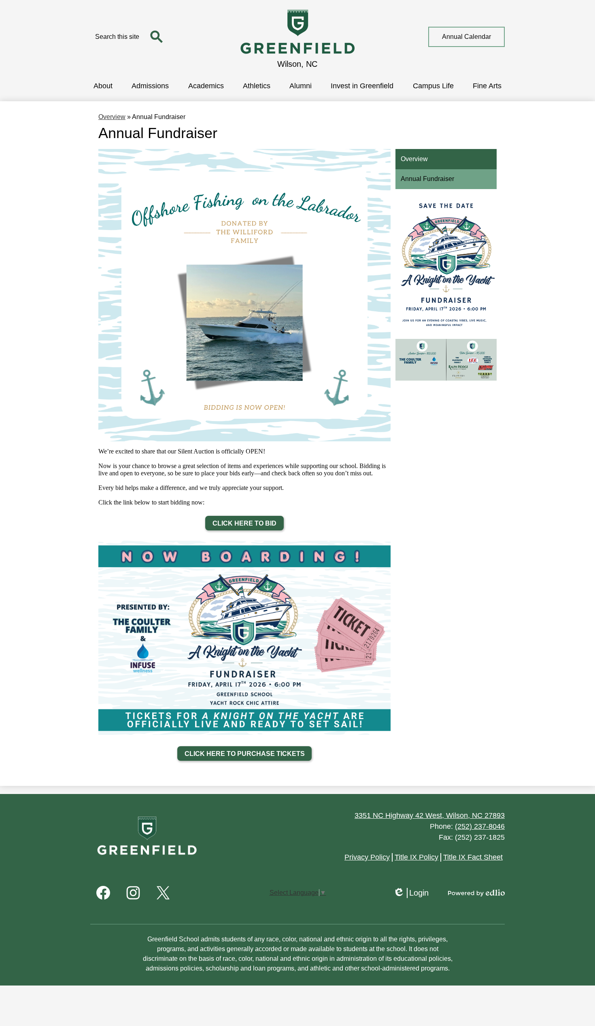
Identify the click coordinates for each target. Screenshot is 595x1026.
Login (411, 893)
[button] (103, 85)
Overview (111, 116)
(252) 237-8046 (480, 826)
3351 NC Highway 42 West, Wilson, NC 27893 (430, 815)
